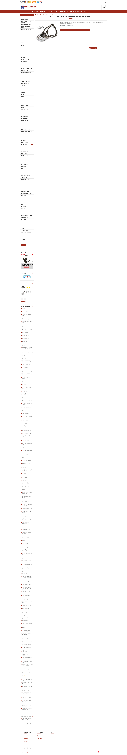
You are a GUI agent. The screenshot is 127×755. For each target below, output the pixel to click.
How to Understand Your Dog (26, 456)
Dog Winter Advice (25, 571)
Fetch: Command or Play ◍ (26, 690)
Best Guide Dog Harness (26, 339)
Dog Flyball (24, 382)
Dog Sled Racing (24, 396)
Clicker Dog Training (25, 549)
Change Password (40, 737)
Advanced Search (24, 246)
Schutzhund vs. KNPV (25, 483)
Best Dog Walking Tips (25, 338)
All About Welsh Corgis (25, 541)
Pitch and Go (24, 473)
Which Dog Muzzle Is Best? (26, 529)
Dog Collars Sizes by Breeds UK (27, 641)
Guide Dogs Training (25, 422)
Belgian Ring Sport (25, 333)
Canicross (23, 354)
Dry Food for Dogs (25, 620)
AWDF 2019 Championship (26, 309)
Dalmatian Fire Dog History (26, 365)
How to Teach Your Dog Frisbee (27, 669)
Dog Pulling (24, 393)
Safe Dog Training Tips (25, 482)
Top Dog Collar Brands (25, 507)
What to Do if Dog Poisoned (26, 617)
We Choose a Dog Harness (26, 621)
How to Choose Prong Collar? (26, 433)
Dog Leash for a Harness (26, 638)
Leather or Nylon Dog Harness (26, 461)
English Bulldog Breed (25, 413)
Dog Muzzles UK (39, 14)
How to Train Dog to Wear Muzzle (27, 448)
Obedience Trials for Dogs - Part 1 (27, 601)
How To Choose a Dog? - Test (26, 430)
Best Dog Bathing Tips (25, 543)
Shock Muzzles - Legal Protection (27, 490)
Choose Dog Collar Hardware (26, 360)
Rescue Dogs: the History (26, 479)
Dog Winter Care (24, 573)
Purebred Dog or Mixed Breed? (27, 605)
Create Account (39, 738)
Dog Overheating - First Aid (26, 567)
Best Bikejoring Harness (25, 335)
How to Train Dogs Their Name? (27, 450)
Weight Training (24, 518)
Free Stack (23, 627)
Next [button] (33, 262)
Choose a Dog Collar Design (26, 357)
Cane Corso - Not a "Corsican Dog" (27, 352)
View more (24, 301)
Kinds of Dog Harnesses (25, 655)
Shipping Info (26, 735)
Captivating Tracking (25, 645)
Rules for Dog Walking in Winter (27, 671)
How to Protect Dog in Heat (26, 585)
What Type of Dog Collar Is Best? (27, 527)
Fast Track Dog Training (25, 414)
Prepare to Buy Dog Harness (26, 647)
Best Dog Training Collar (26, 336)
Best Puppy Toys (24, 341)
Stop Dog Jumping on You (26, 608)
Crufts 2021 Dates (25, 311)
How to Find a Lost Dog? (26, 440)
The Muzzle (24, 618)
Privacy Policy (26, 737)
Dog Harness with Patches (26, 390)
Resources (23, 326)
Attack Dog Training (25, 332)
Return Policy (26, 738)
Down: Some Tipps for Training (27, 684)
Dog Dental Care (24, 558)
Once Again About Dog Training (27, 469)
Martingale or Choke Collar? (26, 463)
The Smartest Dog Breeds (26, 612)
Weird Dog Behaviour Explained (27, 615)
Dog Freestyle (24, 384)
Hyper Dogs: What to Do (26, 595)
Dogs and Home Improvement (26, 407)
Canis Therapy (24, 355)
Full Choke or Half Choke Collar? (27, 416)
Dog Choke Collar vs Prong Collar (27, 371)
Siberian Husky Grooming (26, 606)
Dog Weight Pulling (25, 570)
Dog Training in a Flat (25, 568)
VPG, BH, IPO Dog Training (26, 516)
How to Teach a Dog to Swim (26, 591)
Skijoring (23, 328)
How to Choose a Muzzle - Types (27, 432)
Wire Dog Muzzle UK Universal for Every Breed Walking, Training (50, 14)
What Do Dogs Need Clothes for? (27, 623)
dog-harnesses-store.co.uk (31, 752)
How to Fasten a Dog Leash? (26, 584)
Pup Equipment (24, 477)
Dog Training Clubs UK (25, 312)
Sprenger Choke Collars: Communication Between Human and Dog (27, 496)
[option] (26, 261)
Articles (23, 308)
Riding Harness (24, 480)
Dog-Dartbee (24, 406)
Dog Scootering (24, 394)
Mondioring (24, 467)
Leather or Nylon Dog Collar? (26, 460)
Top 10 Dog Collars (25, 614)
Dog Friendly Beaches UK (26, 659)
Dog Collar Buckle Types (26, 373)
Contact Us (25, 742)
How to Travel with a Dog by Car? (27, 454)
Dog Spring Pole (24, 397)
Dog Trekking (24, 399)
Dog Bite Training (25, 367)
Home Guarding (24, 651)
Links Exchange (24, 628)
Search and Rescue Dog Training (27, 485)
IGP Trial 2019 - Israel (25, 319)
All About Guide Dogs (25, 540)
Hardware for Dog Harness (26, 423)
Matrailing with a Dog (25, 710)
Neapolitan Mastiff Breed (26, 599)
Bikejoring (23, 345)
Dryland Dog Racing (25, 411)
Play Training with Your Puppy (26, 672)
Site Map (25, 741)
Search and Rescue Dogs (26, 486)
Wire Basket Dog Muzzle (26, 640)
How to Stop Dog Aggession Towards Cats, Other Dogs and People (26, 588)
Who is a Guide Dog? (25, 530)
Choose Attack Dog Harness (26, 358)
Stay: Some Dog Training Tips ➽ (27, 686)
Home (35, 14)
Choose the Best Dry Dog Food (27, 547)
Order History (39, 735)
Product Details (92, 48)
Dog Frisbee (24, 385)
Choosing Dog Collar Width (26, 364)
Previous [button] (21, 262)
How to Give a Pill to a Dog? (26, 441)
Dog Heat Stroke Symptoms (26, 562)
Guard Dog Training (25, 420)
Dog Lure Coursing (25, 391)
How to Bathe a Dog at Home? (26, 574)
